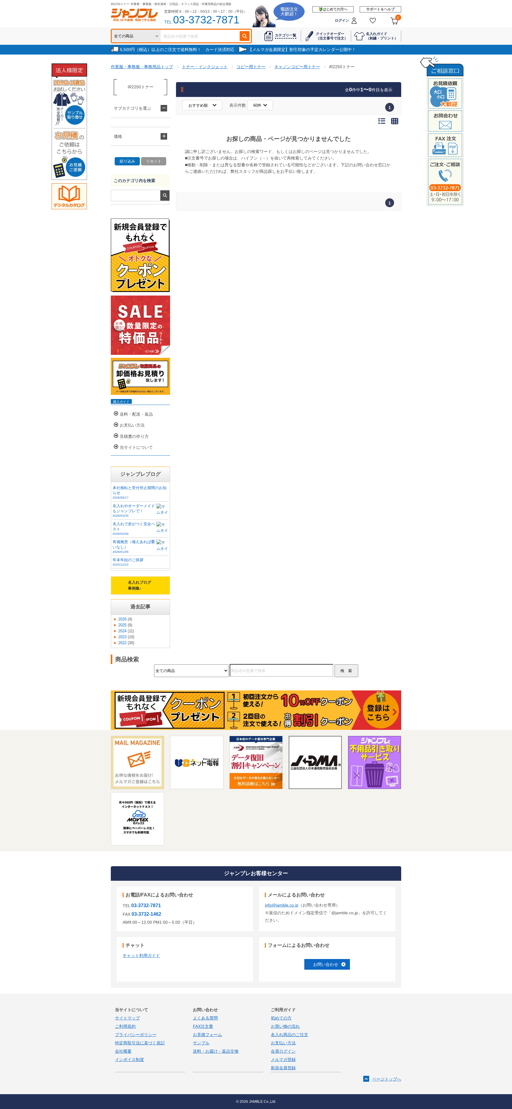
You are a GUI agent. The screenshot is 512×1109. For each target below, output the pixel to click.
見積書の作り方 (134, 436)
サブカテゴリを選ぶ (132, 108)
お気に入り (373, 20)
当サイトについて (136, 447)
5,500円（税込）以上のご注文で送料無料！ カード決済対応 (177, 49)
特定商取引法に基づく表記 (140, 1043)
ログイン (342, 20)
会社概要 (123, 1051)
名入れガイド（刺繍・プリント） (382, 36)
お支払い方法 (132, 425)
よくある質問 (205, 1018)
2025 (122, 625)
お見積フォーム (207, 1034)
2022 (122, 643)
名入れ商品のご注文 (289, 1034)
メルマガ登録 (283, 1059)
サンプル (201, 1043)
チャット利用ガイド (141, 955)
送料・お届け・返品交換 (216, 1051)
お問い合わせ (325, 964)
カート (398, 18)
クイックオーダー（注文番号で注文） (332, 36)
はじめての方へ (335, 9)
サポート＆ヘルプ (380, 9)
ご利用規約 (125, 1026)
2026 (122, 619)
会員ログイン (283, 1051)
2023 (122, 637)
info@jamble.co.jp (281, 905)
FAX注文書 (203, 1026)
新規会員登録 (283, 1067)
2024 (122, 631)
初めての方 (281, 1018)
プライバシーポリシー (135, 1034)
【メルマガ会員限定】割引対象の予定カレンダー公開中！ (302, 49)
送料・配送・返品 (136, 414)
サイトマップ (127, 1018)
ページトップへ (386, 1079)
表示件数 (237, 105)
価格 (118, 136)
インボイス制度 (129, 1059)
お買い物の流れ (285, 1026)
